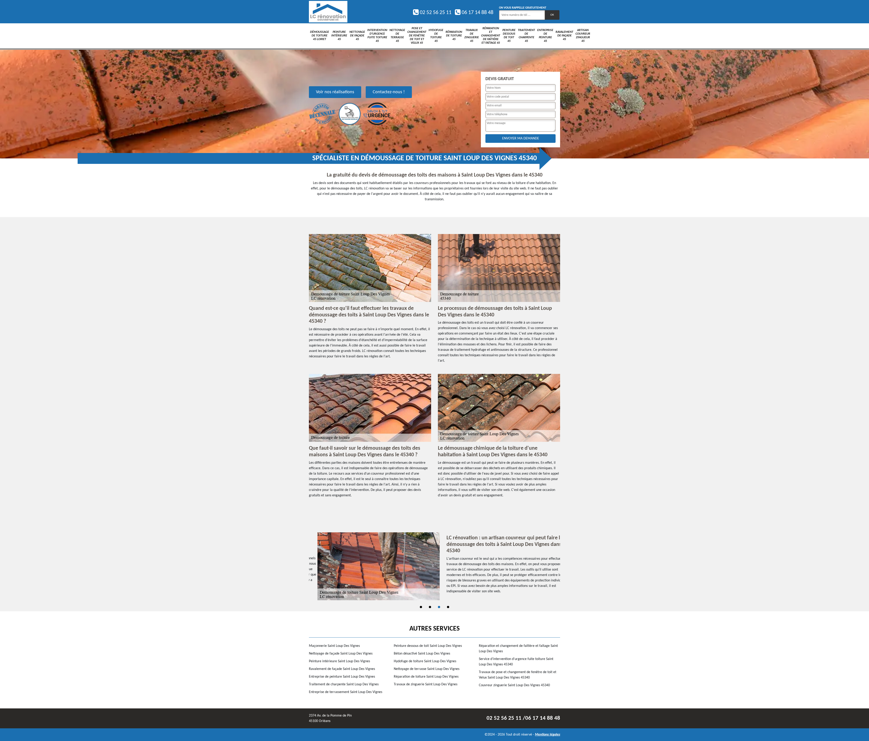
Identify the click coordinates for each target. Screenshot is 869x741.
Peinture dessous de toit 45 (509, 36)
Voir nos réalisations (335, 92)
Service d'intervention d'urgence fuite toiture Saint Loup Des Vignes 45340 (516, 661)
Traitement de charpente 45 (526, 36)
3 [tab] (439, 607)
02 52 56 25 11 (435, 12)
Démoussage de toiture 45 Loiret (319, 35)
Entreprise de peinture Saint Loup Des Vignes (342, 677)
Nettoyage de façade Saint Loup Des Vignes (340, 653)
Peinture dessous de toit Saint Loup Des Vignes (428, 646)
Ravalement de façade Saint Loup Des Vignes (342, 669)
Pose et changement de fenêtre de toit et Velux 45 (416, 36)
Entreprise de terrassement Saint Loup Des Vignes (345, 692)
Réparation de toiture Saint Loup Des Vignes (426, 677)
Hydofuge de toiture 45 (436, 36)
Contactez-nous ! (389, 92)
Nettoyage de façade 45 (357, 35)
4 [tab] (448, 607)
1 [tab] (421, 607)
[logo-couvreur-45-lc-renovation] (328, 11)
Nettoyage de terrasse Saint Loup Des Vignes (426, 669)
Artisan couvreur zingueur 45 (582, 36)
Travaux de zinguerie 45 (471, 36)
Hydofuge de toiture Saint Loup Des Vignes (425, 661)
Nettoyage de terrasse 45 (397, 36)
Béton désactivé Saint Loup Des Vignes (422, 653)
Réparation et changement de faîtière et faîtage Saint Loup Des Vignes (518, 648)
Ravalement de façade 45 (564, 35)
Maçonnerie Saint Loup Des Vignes (334, 646)
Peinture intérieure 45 (339, 35)
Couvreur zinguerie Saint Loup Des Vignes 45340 (514, 685)
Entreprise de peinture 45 (545, 36)
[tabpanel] (434, 566)
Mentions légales (547, 734)
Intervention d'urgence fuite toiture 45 (377, 36)
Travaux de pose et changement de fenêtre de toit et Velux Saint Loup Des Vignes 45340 (517, 674)
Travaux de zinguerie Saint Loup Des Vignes (425, 684)
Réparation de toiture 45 (454, 35)
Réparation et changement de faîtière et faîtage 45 (490, 36)
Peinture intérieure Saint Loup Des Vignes (339, 661)
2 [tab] (430, 607)
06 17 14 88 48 (477, 12)
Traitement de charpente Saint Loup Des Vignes (344, 684)
